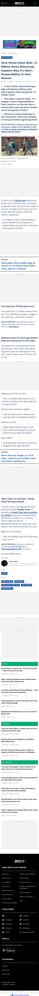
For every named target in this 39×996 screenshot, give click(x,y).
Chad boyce (19, 581)
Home (3, 53)
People (4, 815)
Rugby (3, 717)
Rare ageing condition (10, 585)
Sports (3, 706)
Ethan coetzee (7, 581)
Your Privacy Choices (22, 995)
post (23, 200)
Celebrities (5, 684)
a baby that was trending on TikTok (19, 513)
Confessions (5, 674)
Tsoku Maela (22, 81)
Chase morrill (7, 588)
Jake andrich (26, 585)
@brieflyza (14, 326)
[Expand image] (37, 137)
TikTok (17, 200)
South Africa (12, 53)
